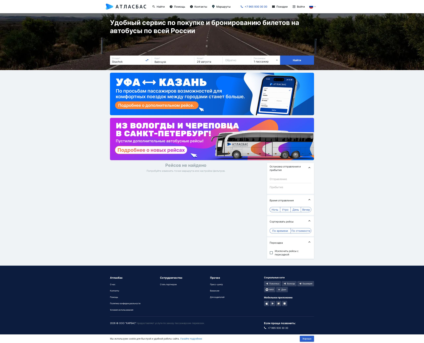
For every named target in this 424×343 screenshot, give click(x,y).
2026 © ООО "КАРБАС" (123, 323)
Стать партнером (168, 284)
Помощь (114, 297)
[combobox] (130, 60)
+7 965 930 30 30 (256, 6)
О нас (112, 284)
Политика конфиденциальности (125, 303)
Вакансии (214, 291)
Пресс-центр (216, 284)
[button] (290, 168)
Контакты (114, 291)
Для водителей (217, 297)
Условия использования (121, 310)
